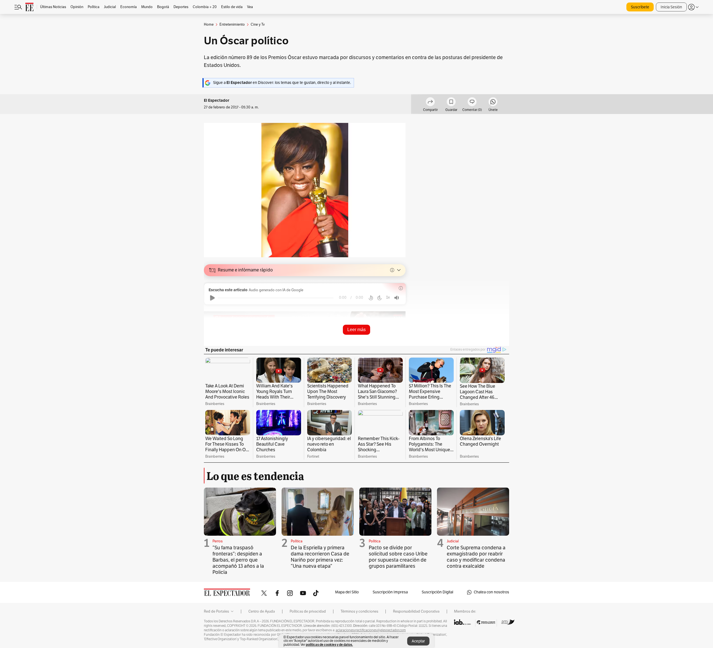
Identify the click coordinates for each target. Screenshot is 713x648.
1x (388, 297)
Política (296, 541)
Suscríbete (640, 7)
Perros (218, 541)
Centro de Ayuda (261, 611)
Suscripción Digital (437, 592)
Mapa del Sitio (347, 592)
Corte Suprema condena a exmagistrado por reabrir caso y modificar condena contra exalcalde (476, 557)
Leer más (356, 329)
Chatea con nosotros (491, 592)
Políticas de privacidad (308, 611)
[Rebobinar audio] (371, 297)
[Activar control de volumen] (396, 298)
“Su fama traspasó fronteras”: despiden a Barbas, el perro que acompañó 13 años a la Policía (238, 560)
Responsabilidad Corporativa (416, 611)
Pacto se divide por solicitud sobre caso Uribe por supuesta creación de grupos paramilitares (398, 557)
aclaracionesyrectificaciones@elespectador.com (371, 630)
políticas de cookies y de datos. (329, 644)
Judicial (453, 541)
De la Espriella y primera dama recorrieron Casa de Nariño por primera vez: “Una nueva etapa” (320, 557)
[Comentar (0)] (472, 102)
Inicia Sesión (671, 7)
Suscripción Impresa (390, 592)
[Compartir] (430, 102)
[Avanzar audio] (379, 297)
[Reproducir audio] (212, 298)
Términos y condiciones (359, 611)
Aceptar (418, 641)
